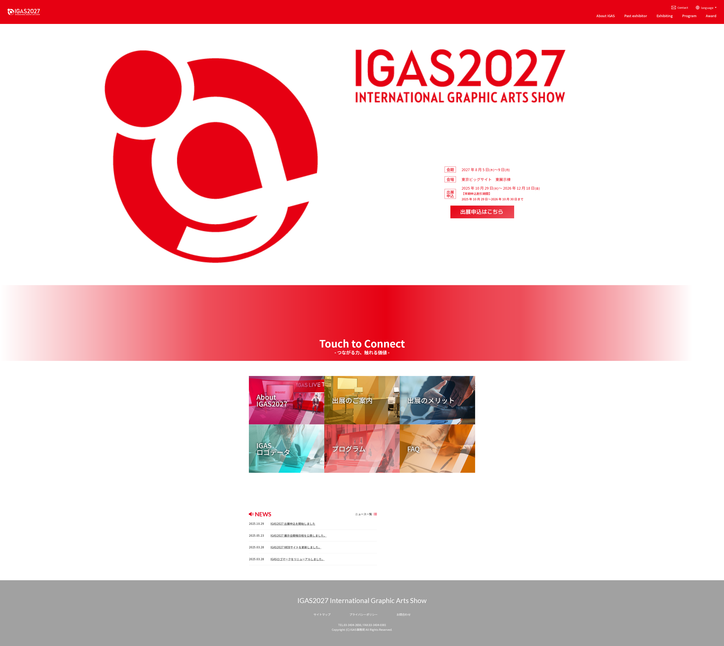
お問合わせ (404, 614)
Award (711, 15)
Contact (682, 7)
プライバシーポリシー (363, 614)
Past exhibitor (635, 15)
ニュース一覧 (363, 514)
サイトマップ (322, 614)
